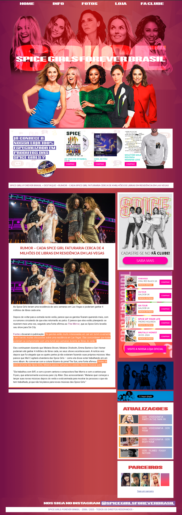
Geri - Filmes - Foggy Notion (154, 451)
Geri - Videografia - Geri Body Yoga (156, 440)
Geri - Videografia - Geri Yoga (156, 429)
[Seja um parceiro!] (165, 485)
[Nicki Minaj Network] (155, 485)
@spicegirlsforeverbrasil (138, 503)
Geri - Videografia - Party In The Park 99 (154, 418)
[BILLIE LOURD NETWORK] (145, 485)
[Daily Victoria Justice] (125, 485)
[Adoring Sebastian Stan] (135, 485)
